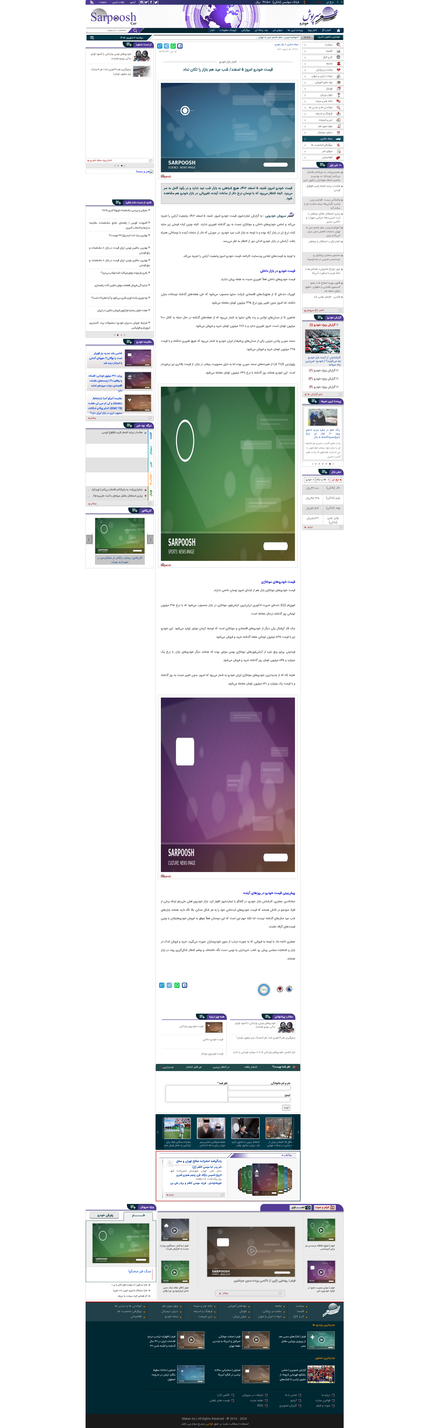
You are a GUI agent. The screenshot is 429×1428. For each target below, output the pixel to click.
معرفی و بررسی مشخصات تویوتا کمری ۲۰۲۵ (124, 210)
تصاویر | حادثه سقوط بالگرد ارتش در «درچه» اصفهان (163, 1375)
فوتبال (151, 493)
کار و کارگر (298, 1316)
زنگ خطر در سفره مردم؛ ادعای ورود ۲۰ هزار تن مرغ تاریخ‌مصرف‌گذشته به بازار (323, 433)
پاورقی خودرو (105, 1215)
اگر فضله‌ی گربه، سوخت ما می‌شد (132, 1296)
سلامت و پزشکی (272, 1311)
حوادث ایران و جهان (270, 1316)
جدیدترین (168, 1067)
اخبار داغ (326, 30)
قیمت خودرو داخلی (213, 1039)
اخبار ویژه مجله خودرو (101, 160)
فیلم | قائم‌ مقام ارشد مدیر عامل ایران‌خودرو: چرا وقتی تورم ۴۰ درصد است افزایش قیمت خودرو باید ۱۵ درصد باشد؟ (175, 1289)
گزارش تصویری (288, 1406)
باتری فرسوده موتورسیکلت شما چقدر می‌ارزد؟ (124, 273)
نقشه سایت (256, 1400)
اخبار (212, 30)
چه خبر (141, 425)
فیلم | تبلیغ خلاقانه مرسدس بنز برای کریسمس (320, 1247)
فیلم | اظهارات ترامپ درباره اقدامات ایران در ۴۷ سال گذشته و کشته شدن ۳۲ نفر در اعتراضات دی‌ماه (161, 1341)
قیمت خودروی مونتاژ (212, 1053)
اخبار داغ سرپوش (315, 310)
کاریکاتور (146, 510)
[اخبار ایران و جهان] (318, 27)
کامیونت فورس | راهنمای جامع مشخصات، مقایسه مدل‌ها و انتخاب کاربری (119, 225)
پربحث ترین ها (295, 30)
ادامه (310, 527)
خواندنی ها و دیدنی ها (128, 1306)
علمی (151, 464)
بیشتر (93, 418)
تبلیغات (102, 2)
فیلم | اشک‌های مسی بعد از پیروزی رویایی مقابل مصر (292, 1341)
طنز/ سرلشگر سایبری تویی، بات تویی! (130, 1290)
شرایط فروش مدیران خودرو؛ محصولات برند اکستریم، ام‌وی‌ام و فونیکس (119, 325)
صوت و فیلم (323, 1406)
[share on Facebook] (180, 46)
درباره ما (326, 1395)
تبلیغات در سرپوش (252, 1395)
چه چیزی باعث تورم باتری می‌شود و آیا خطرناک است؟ (119, 298)
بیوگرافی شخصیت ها (130, 1311)
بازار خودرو (279, 44)
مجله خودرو (171, 1316)
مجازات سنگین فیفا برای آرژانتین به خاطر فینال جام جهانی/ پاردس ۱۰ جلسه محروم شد (177, 1144)
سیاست (300, 1306)
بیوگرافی (246, 30)
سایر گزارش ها (314, 394)
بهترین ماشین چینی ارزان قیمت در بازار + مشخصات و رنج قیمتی (119, 250)
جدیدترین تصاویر (325, 1358)
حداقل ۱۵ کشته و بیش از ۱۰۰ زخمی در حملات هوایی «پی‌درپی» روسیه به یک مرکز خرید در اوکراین (280, 1144)
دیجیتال (151, 450)
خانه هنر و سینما (203, 1306)
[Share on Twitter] (159, 46)
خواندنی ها (151, 479)
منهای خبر (277, 30)
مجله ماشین (293, 44)
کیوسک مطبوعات (228, 30)
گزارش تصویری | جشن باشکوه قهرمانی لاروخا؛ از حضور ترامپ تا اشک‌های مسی (293, 1375)
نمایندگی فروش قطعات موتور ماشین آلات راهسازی (121, 285)
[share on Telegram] (166, 46)
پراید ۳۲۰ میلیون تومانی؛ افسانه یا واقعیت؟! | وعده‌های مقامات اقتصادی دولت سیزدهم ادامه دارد (105, 383)
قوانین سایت (322, 1400)
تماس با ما (291, 1395)
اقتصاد (151, 435)
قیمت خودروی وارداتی (191, 1026)
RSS (260, 1406)
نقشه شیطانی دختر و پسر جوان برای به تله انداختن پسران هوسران (212, 1144)
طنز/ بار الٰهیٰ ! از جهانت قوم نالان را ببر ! (129, 1285)
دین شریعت (205, 1316)
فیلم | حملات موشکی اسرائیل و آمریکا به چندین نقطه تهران (226, 1341)
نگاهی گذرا (223, 1395)
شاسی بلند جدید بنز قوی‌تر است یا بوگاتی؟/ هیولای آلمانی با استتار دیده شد (105, 358)
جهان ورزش (239, 1316)
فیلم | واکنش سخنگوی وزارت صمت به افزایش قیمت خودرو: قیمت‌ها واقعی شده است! (174, 1247)
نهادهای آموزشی (237, 1306)
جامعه (278, 1306)
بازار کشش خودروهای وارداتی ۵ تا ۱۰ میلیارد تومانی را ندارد (264, 1053)
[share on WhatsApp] (173, 46)
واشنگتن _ (293, 37)
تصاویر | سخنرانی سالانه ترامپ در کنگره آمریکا (227, 1372)
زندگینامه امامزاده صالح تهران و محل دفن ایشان (199, 1161)
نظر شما (222, 1083)
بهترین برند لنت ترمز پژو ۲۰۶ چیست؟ (128, 235)
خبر (336, 165)
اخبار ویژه (312, 30)
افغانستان (136, 1316)
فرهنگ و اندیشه (202, 1311)
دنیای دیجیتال (170, 1311)
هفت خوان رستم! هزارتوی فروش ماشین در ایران (122, 310)
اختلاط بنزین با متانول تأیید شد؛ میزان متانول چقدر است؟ (245, 1144)
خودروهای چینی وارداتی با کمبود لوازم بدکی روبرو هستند (255, 1025)
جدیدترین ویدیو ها (324, 1325)
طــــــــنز (138, 1215)
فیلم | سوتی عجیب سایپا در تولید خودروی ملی (321, 1289)
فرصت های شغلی (220, 1400)
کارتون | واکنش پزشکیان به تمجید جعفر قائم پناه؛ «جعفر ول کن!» (119, 559)
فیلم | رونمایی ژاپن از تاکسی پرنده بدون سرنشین (265, 1281)
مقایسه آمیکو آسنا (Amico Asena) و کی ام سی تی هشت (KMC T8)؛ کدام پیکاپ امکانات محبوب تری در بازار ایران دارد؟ (105, 405)
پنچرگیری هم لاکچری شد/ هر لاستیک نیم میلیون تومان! (266, 1038)
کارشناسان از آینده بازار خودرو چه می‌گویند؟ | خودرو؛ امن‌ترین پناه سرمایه (323, 361)
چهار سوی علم (170, 1306)
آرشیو (133, 2)
